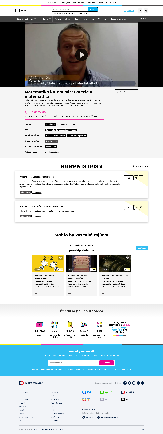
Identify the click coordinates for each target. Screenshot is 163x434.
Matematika (51, 146)
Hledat (92, 9)
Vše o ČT (113, 3)
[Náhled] (136, 177)
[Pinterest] (146, 10)
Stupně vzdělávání (25, 19)
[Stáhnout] (129, 177)
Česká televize (52, 3)
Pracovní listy (81, 19)
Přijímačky (102, 19)
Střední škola (51, 141)
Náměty (68, 19)
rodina (80, 13)
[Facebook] (140, 10)
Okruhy (57, 19)
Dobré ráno (50, 124)
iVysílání (81, 3)
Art (106, 3)
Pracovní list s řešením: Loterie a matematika (41, 206)
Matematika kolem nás (55, 135)
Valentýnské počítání (77, 135)
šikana (86, 13)
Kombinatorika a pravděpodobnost (61, 130)
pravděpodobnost (52, 152)
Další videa (142, 248)
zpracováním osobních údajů (120, 369)
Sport (74, 3)
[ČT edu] (20, 11)
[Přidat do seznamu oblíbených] (141, 177)
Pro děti (100, 3)
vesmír (64, 13)
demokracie (72, 13)
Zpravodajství (65, 3)
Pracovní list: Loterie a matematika (36, 176)
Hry (92, 19)
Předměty (43, 19)
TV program (91, 3)
